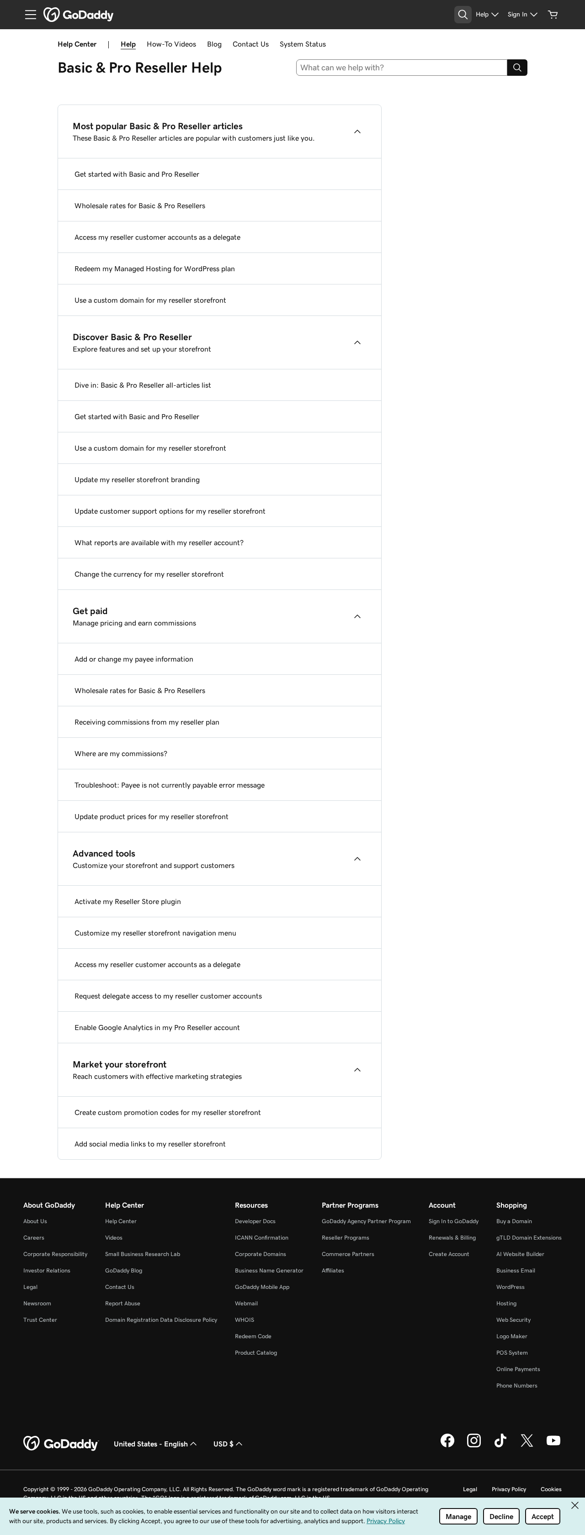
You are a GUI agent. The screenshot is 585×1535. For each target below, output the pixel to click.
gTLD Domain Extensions (529, 1238)
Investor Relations (46, 1270)
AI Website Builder (520, 1254)
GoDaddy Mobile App (262, 1287)
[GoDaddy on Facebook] (447, 1446)
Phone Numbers (516, 1385)
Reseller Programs (345, 1238)
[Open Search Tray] (463, 14)
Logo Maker (511, 1336)
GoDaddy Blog (123, 1270)
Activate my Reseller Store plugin (127, 901)
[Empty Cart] (553, 14)
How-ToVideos (171, 43)
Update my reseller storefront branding (137, 479)
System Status (303, 43)
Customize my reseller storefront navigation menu (155, 932)
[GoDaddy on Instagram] (474, 1446)
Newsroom (37, 1303)
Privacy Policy (509, 1489)
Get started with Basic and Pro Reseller (136, 174)
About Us (35, 1221)
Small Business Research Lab (142, 1254)
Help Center (121, 1221)
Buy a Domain (514, 1221)
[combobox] (402, 67)
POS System (512, 1353)
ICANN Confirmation (261, 1238)
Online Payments (518, 1369)
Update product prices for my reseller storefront (151, 816)
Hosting (506, 1303)
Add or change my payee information (133, 658)
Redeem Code (253, 1336)
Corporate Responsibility (55, 1254)
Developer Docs (255, 1221)
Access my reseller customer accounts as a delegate (157, 237)
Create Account (449, 1254)
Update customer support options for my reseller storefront (170, 511)
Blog (214, 43)
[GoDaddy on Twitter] (527, 1446)
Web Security (513, 1320)
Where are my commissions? (120, 753)
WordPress (510, 1287)
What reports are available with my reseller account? (159, 542)
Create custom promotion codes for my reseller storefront (167, 1112)
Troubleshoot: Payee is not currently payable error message (169, 785)
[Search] (517, 67)
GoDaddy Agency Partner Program (366, 1221)
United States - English (151, 1443)
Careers (33, 1238)
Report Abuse (122, 1303)
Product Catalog (256, 1353)
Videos (113, 1238)
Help (128, 43)
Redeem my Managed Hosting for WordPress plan (154, 268)
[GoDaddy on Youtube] (553, 1446)
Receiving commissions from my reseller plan (146, 721)
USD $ (223, 1443)
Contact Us (251, 43)
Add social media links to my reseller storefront (150, 1143)
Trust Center (40, 1320)
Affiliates (333, 1270)
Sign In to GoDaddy (454, 1221)
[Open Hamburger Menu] (27, 14)
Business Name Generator (269, 1270)
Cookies (551, 1489)
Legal (30, 1287)
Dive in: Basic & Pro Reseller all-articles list (142, 385)
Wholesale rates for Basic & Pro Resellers (139, 205)
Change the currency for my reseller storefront (149, 574)
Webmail (246, 1303)
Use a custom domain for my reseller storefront (150, 300)
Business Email (515, 1270)
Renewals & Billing (452, 1238)
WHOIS (244, 1320)
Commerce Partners (348, 1254)
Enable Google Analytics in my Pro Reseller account (157, 1027)
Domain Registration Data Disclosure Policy (161, 1320)
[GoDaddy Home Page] (61, 1443)
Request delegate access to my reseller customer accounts (168, 995)
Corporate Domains (260, 1254)
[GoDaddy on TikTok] (500, 1446)
